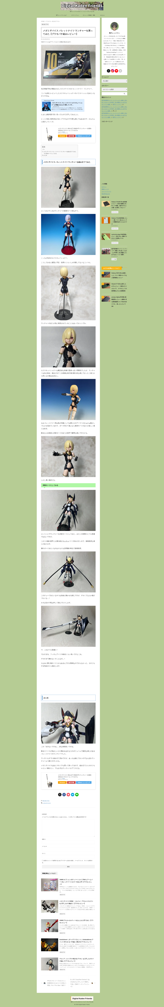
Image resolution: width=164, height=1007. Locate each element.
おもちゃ (102, 15)
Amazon (62, 136)
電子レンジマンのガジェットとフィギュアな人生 (82, 1002)
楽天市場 (71, 136)
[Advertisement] (68, 681)
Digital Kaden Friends (82, 998)
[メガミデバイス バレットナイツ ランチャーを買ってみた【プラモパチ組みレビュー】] (72, 794)
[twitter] (60, 794)
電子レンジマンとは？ (61, 15)
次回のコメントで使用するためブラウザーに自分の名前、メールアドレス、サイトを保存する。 (67, 861)
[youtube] (116, 71)
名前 (43, 839)
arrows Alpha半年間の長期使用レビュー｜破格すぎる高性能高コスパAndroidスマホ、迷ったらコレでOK (119, 301)
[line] (77, 794)
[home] (120, 71)
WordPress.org (106, 193)
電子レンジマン (117, 104)
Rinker (63, 131)
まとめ (45, 155)
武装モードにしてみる (51, 153)
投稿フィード (105, 189)
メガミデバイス (47, 803)
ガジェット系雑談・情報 (89, 15)
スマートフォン (75, 15)
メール (44, 846)
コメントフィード (106, 191)
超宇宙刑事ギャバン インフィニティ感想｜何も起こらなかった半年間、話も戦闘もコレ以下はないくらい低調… (114, 102)
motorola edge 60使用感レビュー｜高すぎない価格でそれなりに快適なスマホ (119, 236)
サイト (44, 853)
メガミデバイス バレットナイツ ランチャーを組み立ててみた (59, 151)
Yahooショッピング (84, 136)
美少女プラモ (46, 800)
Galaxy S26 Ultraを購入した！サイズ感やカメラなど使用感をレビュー (119, 275)
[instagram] (112, 71)
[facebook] (64, 794)
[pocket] (68, 794)
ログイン (104, 187)
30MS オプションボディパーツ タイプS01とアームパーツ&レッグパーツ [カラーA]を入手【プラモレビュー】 (76, 882)
